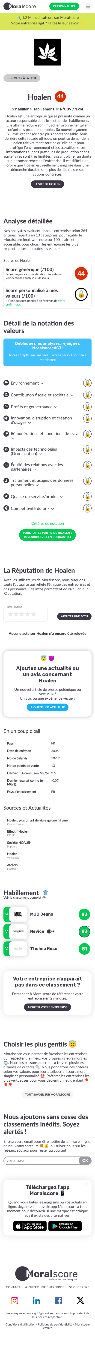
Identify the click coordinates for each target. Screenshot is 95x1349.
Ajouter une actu (74, 616)
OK (85, 1161)
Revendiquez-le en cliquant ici (47, 534)
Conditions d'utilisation (20, 1324)
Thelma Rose (43, 948)
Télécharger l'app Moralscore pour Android (65, 1226)
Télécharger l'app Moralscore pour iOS (30, 1226)
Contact (13, 1287)
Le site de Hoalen (47, 184)
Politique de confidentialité (55, 1324)
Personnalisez (64, 6)
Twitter (80, 1300)
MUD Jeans (41, 914)
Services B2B (79, 1287)
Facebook (58, 1300)
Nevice (37, 931)
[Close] (86, 1185)
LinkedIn (36, 1300)
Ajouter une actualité (47, 707)
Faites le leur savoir (63, 23)
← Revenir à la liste (22, 78)
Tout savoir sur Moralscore (47, 1094)
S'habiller (20, 109)
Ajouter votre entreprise (47, 1007)
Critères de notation (47, 523)
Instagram (14, 1300)
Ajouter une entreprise (44, 1287)
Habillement (44, 109)
